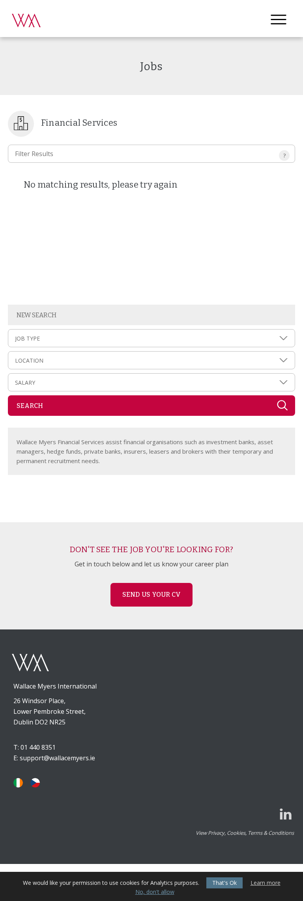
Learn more (266, 882)
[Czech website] (35, 782)
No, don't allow (154, 891)
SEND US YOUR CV (151, 594)
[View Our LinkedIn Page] (285, 813)
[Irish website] (18, 782)
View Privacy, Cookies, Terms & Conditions (245, 832)
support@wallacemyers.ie (57, 758)
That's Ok (224, 882)
